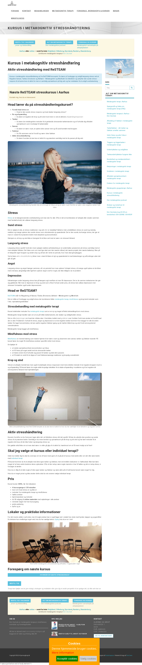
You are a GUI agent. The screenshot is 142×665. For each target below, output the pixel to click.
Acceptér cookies (67, 658)
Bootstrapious (109, 655)
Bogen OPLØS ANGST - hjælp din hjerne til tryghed (72, 625)
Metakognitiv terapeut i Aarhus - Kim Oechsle (118, 115)
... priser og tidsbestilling (22, 45)
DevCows (129, 655)
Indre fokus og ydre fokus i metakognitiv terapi (117, 136)
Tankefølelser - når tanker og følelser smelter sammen (117, 129)
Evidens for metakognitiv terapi (118, 183)
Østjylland (51, 51)
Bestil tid (14, 583)
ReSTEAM (11, 296)
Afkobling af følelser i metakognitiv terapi (119, 122)
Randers (76, 51)
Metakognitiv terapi (63, 11)
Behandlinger (41, 11)
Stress (10, 218)
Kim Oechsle (67, 54)
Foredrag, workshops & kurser (93, 11)
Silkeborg (60, 51)
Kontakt (26, 11)
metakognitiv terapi (61, 299)
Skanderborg (85, 51)
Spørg (57, 519)
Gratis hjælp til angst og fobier (73, 634)
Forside (15, 11)
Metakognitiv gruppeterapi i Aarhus (119, 188)
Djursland (68, 51)
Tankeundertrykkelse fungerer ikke (119, 154)
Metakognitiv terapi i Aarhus (117, 102)
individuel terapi (17, 458)
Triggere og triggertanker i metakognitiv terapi (116, 143)
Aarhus (22, 51)
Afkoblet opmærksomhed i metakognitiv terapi (116, 177)
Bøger (116, 11)
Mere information (63, 652)
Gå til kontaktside (103, 636)
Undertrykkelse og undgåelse (117, 150)
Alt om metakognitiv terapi (117, 95)
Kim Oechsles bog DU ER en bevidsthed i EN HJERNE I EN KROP (119, 213)
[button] (24, 42)
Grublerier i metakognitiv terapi (118, 171)
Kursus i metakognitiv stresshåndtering (115, 194)
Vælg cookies (88, 658)
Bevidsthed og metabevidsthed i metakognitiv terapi (118, 160)
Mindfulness (17, 18)
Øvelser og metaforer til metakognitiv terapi (115, 206)
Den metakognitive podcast (55, 45)
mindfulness (73, 299)
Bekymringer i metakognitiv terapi (119, 166)
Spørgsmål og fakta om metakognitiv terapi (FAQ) (116, 107)
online (32, 51)
